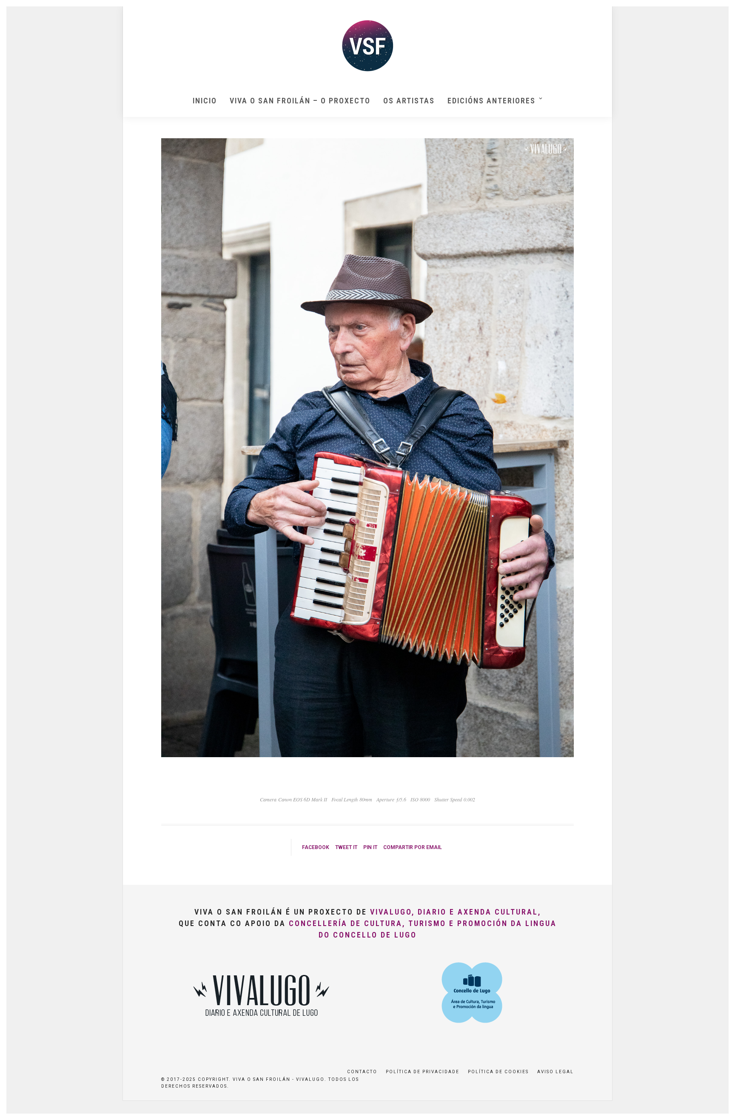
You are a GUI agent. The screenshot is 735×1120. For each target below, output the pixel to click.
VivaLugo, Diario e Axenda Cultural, (455, 911)
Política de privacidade (422, 1071)
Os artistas (409, 100)
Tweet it (346, 847)
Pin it (370, 847)
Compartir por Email (412, 847)
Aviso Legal (555, 1071)
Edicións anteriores (491, 100)
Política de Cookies (498, 1071)
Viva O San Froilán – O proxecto (300, 100)
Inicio (205, 100)
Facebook (315, 847)
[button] (717, 12)
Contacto (362, 1071)
